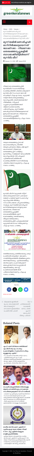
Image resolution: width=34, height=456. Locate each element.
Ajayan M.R (22, 61)
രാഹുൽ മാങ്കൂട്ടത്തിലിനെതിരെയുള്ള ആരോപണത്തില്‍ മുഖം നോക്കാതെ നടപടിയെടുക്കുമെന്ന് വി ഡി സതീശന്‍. (16, 389)
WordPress (17, 453)
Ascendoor (23, 451)
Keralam (5, 294)
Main (10, 294)
